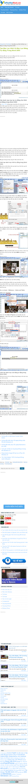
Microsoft (3, 768)
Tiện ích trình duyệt (6, 598)
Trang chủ (2, 44)
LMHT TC (10, 766)
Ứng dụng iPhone (14, 9)
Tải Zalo (2, 697)
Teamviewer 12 (3, 703)
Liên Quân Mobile (4, 699)
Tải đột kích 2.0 (11, 772)
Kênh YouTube (9, 12)
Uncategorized (5, 601)
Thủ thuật (3, 12)
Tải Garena (2, 700)
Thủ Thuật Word (8, 463)
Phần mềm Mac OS (6, 589)
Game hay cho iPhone (15, 760)
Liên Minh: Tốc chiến (4, 765)
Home (2, 7)
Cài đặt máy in (21, 753)
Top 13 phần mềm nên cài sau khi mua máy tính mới (14, 530)
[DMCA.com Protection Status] (14, 782)
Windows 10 (5, 776)
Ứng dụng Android (5, 9)
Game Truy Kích (4, 688)
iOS (1, 763)
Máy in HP (15, 768)
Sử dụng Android (8, 770)
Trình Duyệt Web (17, 770)
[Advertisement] (14, 28)
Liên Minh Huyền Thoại (5, 693)
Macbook (17, 766)
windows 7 (14, 774)
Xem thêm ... (24, 651)
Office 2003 (4, 104)
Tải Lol (1, 691)
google (18, 761)
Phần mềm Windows (9, 7)
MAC (14, 766)
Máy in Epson (10, 768)
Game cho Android (19, 756)
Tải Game (17, 7)
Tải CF (23, 770)
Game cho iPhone (5, 758)
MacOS (22, 767)
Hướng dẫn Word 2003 (17, 462)
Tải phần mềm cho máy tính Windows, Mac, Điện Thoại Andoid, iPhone (10, 3)
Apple (14, 753)
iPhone (11, 763)
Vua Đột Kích (20, 772)
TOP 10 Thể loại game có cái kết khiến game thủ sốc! (15, 550)
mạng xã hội (21, 768)
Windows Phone (22, 9)
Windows (7, 774)
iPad (5, 763)
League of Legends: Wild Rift (21, 763)
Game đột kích (10, 761)
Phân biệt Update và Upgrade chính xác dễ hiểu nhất (14, 532)
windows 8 (19, 774)
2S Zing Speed (3, 753)
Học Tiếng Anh (24, 761)
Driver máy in (13, 754)
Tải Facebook (3, 696)
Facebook (21, 754)
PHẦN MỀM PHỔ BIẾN (14, 506)
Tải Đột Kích (3, 690)
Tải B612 (2, 702)
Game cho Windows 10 (15, 758)
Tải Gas (2, 694)
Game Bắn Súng (6, 756)
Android (9, 753)
